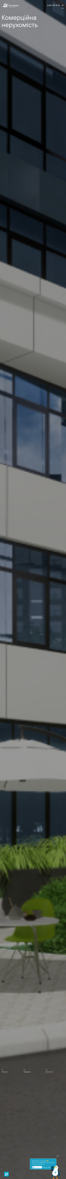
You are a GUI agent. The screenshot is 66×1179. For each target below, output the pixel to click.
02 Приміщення (27, 1071)
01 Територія (5, 1071)
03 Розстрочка (49, 1071)
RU (63, 8)
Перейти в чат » (38, 1167)
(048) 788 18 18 (53, 5)
